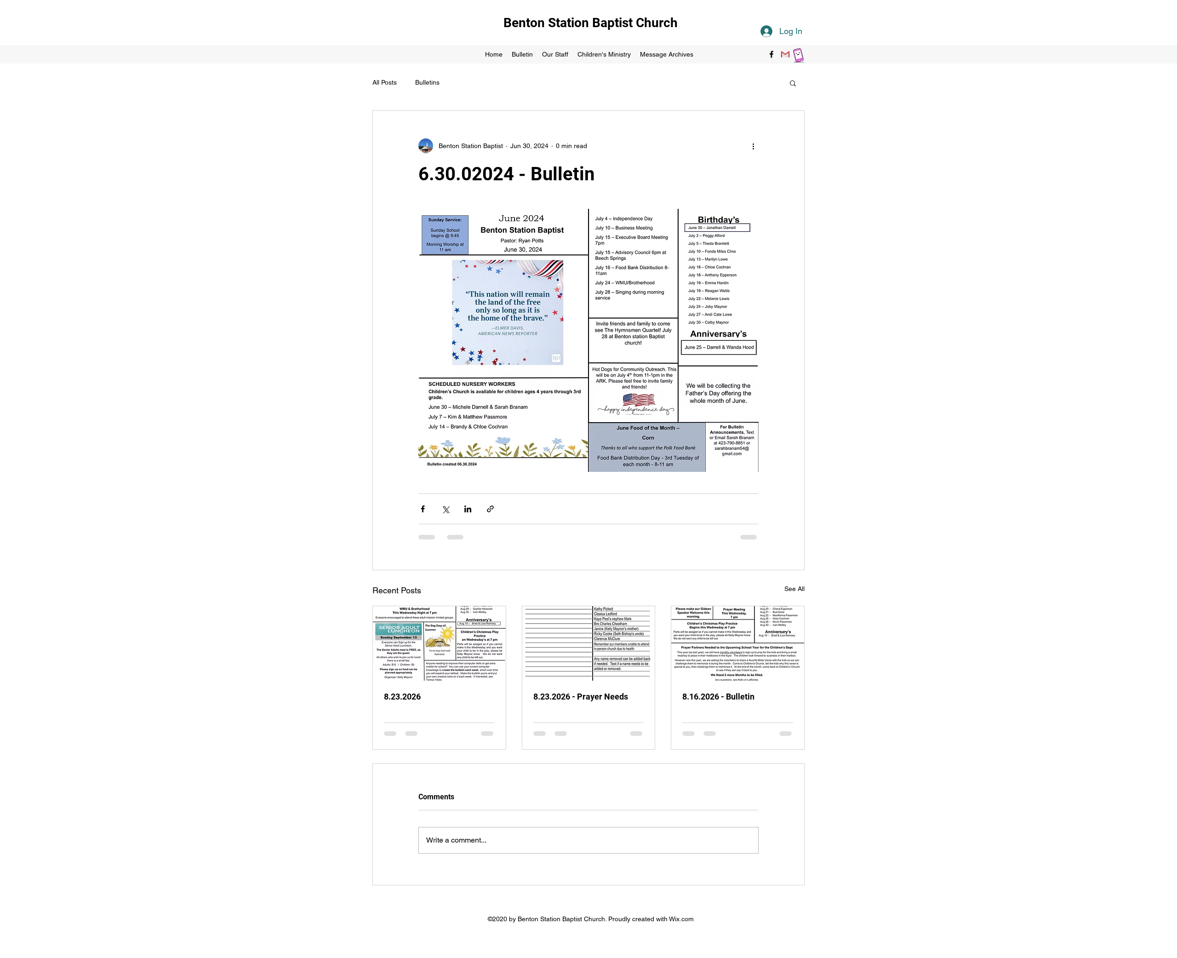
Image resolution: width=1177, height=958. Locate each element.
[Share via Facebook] (422, 509)
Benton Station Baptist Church (590, 22)
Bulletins (427, 82)
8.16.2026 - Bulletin (718, 696)
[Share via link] (490, 509)
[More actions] (753, 145)
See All (794, 588)
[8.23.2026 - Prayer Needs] (588, 643)
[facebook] (771, 54)
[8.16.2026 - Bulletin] (737, 643)
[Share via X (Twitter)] (445, 509)
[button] (792, 82)
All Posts (384, 82)
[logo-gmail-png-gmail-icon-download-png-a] (785, 54)
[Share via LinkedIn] (467, 509)
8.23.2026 (402, 696)
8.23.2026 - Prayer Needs (580, 696)
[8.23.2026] (439, 643)
